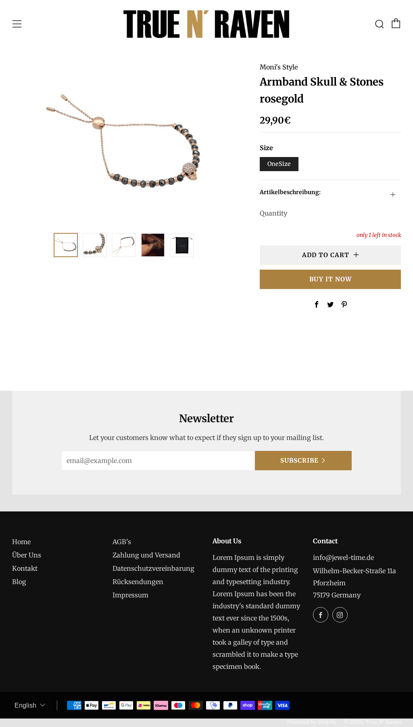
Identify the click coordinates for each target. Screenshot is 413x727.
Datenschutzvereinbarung (153, 568)
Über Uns (26, 555)
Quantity (273, 213)
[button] (66, 245)
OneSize (279, 164)
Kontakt (25, 568)
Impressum (130, 595)
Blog (19, 582)
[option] (124, 142)
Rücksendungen (138, 582)
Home (21, 542)
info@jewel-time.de (343, 557)
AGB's (122, 542)
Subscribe (299, 460)
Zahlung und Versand (146, 555)
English (25, 705)
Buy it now (330, 279)
